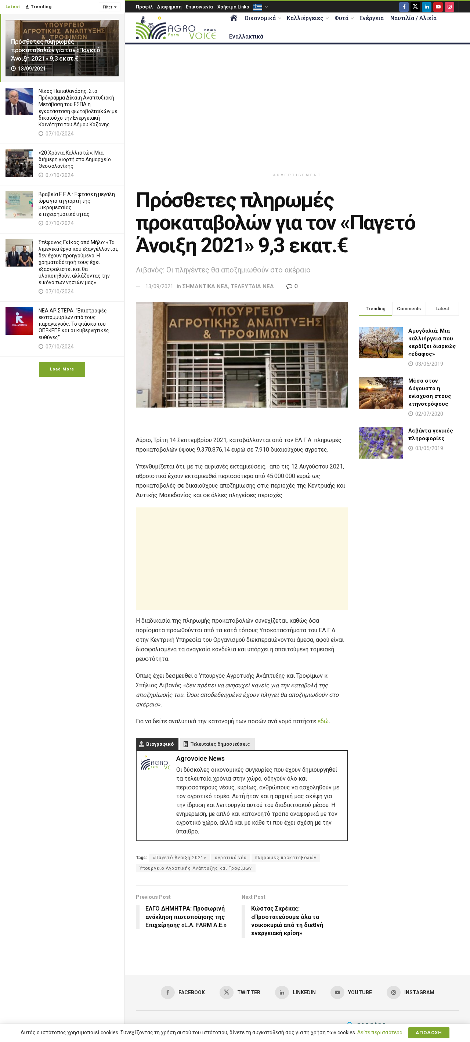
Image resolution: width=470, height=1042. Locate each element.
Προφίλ (144, 7)
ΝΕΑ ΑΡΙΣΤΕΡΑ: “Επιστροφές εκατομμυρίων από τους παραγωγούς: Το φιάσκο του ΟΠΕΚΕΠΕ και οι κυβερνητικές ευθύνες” (74, 324)
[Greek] (260, 6)
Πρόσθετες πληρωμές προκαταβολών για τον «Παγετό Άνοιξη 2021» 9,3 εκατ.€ (55, 50)
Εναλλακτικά (246, 36)
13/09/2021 (159, 286)
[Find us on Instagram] (449, 6)
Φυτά (341, 18)
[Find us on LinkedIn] (426, 6)
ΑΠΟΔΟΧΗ (429, 1032)
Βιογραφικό (160, 744)
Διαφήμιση (169, 7)
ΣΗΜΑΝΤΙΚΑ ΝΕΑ (205, 286)
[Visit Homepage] (176, 27)
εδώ (323, 721)
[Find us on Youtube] (438, 6)
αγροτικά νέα (231, 857)
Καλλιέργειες (305, 18)
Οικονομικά (260, 18)
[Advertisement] (297, 106)
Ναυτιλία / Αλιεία (413, 18)
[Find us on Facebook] (404, 6)
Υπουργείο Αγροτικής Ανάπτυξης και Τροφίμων (196, 868)
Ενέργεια (371, 18)
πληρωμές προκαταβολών (286, 857)
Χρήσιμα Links (233, 7)
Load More (62, 369)
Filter (107, 7)
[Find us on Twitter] (415, 6)
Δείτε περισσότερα (379, 1032)
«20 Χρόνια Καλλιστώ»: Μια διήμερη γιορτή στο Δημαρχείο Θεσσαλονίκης (75, 159)
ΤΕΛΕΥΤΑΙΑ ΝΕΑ (252, 286)
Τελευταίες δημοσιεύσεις (220, 744)
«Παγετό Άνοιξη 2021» (179, 857)
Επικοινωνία (199, 7)
